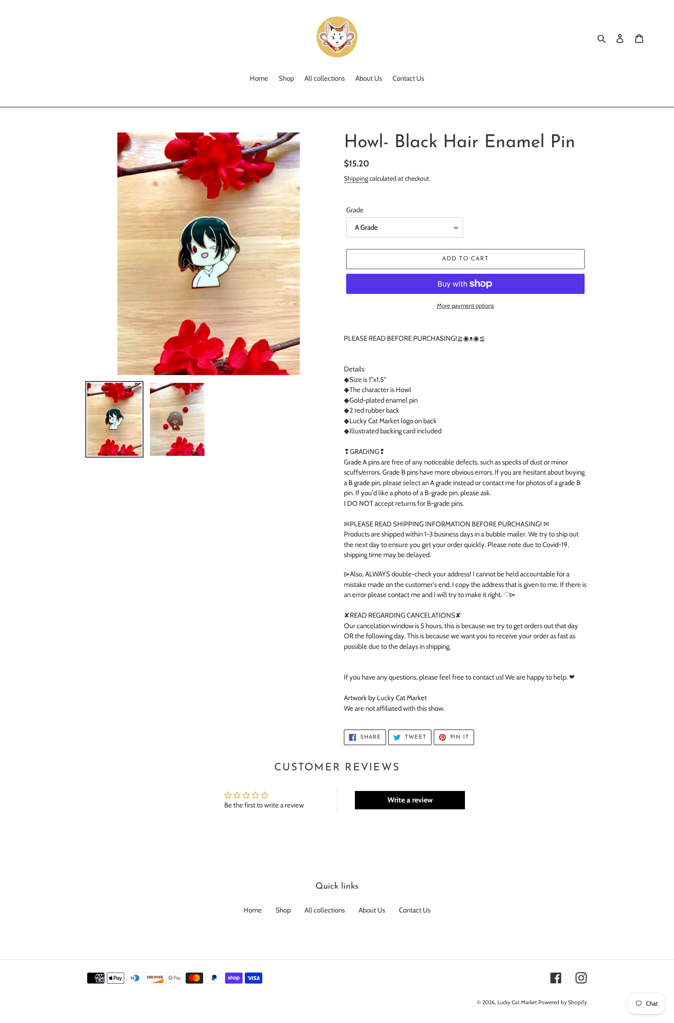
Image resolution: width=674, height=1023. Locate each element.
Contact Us (415, 910)
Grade (355, 210)
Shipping (356, 178)
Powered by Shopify (562, 1002)
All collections (324, 910)
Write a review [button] (410, 800)
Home (252, 910)
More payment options (465, 305)
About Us (372, 910)
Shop (283, 910)
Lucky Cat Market (517, 1002)
